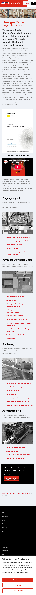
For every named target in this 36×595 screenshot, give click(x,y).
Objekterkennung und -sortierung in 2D (18, 383)
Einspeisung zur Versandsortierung (17, 398)
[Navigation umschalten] (34, 3)
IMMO (27, 3)
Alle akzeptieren (18, 580)
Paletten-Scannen (12, 248)
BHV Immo (5, 524)
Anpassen (18, 585)
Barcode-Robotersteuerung (15, 296)
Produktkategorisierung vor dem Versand (19, 387)
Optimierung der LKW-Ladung (15, 458)
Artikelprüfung (11, 300)
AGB (3, 554)
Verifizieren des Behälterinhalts (16, 335)
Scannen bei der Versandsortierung (17, 401)
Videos (4, 531)
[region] (18, 575)
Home (3, 493)
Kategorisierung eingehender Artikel (18, 241)
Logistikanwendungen (24, 493)
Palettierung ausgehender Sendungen (18, 454)
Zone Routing (10, 338)
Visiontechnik (11, 493)
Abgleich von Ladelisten (14, 244)
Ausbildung (5, 516)
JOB (3, 513)
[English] (3, 3)
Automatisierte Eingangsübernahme (18, 237)
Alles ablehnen (18, 590)
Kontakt (4, 535)
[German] (6, 3)
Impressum (5, 547)
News (3, 520)
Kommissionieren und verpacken (16, 319)
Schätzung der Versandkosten (16, 447)
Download (4, 527)
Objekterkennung (11, 394)
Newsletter (5, 550)
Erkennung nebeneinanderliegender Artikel (20, 405)
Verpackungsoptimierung (14, 315)
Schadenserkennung (13, 390)
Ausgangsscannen (12, 451)
